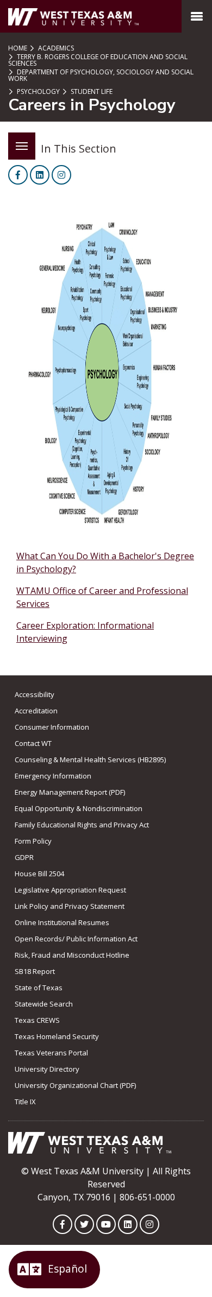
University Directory (47, 1069)
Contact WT (33, 743)
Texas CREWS (37, 1020)
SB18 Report (35, 971)
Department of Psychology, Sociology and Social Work (101, 75)
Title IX (25, 1101)
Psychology (37, 91)
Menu (21, 146)
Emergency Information (53, 776)
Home (17, 48)
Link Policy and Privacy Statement (69, 906)
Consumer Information (52, 727)
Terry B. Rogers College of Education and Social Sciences (98, 60)
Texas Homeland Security (57, 1036)
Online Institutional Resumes (62, 922)
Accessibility (34, 694)
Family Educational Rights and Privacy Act (82, 825)
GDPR (24, 857)
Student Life (91, 91)
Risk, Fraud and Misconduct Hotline (72, 955)
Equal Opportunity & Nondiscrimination (78, 808)
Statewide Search (44, 1004)
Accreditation (36, 711)
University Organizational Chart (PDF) (75, 1085)
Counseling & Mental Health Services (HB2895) (90, 759)
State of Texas (39, 987)
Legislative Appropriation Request (70, 890)
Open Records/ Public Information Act (76, 939)
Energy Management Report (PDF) (70, 792)
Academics (55, 48)
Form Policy (33, 841)
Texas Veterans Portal (51, 1053)
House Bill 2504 (39, 873)
